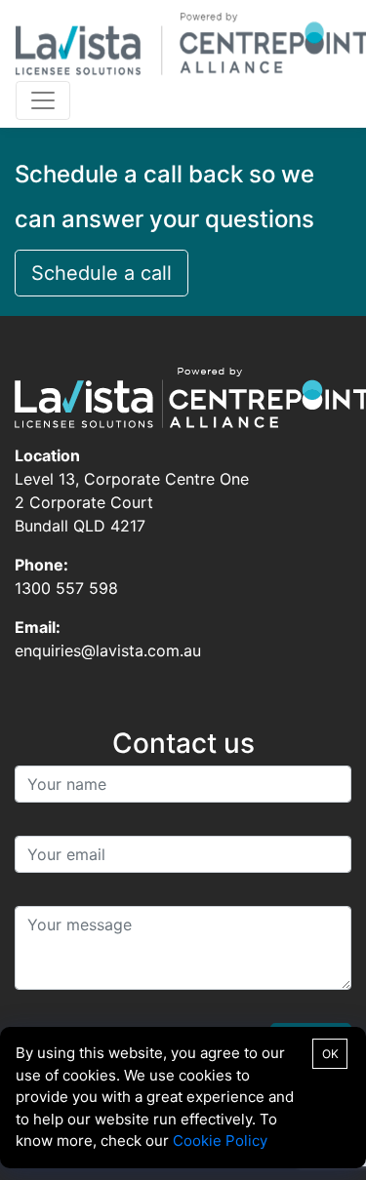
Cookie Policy (220, 1140)
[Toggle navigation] (43, 100)
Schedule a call (101, 273)
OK (330, 1053)
